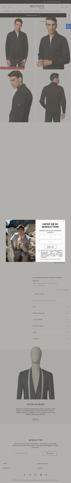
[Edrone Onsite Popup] (35, 241)
